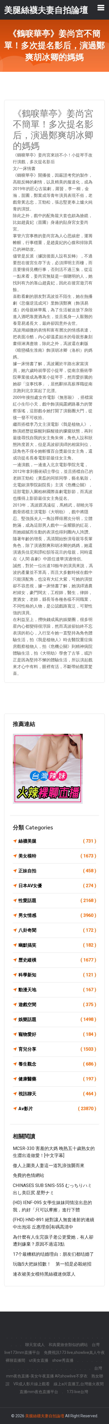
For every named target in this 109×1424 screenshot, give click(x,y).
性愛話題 (57, 900)
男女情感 (57, 915)
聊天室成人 (35, 1344)
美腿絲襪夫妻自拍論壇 (44, 1416)
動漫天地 (57, 989)
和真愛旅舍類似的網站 (68, 1344)
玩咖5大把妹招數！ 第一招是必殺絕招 (52, 1264)
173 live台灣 (77, 1392)
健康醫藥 (57, 1079)
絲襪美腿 (57, 841)
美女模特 (57, 856)
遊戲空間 (57, 1004)
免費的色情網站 (28, 1175)
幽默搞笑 (57, 945)
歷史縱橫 (57, 960)
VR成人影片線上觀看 (31, 1384)
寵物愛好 (57, 1034)
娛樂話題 (57, 1019)
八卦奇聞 (57, 930)
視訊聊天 (57, 1093)
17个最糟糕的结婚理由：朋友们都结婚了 (53, 1254)
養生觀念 (57, 1064)
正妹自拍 (57, 870)
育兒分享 (57, 1049)
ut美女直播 (38, 1360)
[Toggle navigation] (101, 7)
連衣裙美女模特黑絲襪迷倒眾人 (44, 1274)
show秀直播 (63, 1360)
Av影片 (57, 1108)
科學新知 (57, 974)
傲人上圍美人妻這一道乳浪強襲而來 (48, 1165)
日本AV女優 (57, 885)
